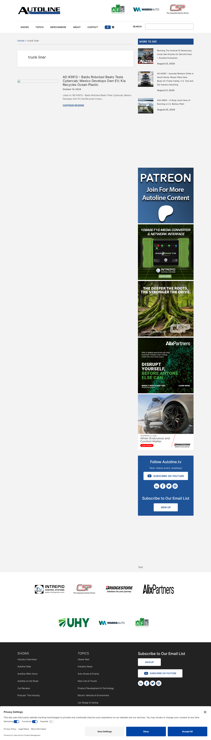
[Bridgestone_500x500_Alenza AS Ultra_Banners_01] (166, 449)
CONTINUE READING (73, 105)
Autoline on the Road (27, 681)
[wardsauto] (146, 10)
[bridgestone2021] (119, 590)
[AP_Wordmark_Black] (158, 590)
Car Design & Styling (88, 702)
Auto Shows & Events (88, 673)
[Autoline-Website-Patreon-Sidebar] (166, 222)
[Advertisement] (166, 139)
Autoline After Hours (27, 673)
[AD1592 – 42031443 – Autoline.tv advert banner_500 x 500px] (166, 392)
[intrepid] (50, 590)
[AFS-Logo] (118, 10)
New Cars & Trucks (87, 681)
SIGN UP (166, 507)
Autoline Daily (24, 666)
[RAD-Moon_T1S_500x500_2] (166, 279)
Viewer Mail (83, 659)
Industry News (85, 666)
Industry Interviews (27, 659)
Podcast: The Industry (28, 695)
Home (20, 40)
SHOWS (23, 653)
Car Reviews (23, 688)
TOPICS (83, 653)
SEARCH (137, 26)
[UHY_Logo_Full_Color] (74, 623)
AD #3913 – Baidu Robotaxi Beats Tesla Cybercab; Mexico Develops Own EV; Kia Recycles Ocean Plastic (94, 81)
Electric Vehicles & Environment (93, 695)
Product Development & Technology (96, 688)
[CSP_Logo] (177, 10)
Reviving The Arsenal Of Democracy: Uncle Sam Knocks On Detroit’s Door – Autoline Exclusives (174, 54)
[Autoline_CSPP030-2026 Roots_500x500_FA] (166, 335)
